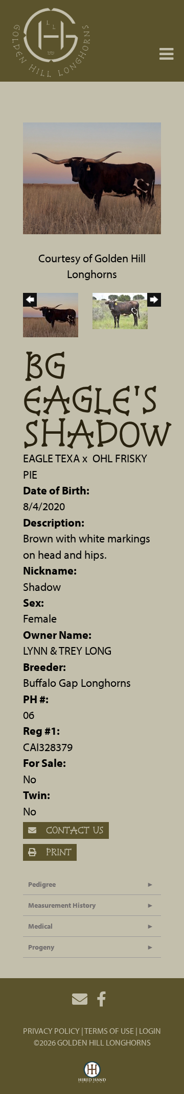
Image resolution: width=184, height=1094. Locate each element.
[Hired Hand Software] (92, 1072)
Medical (40, 926)
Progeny (41, 947)
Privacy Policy (51, 1031)
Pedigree (42, 884)
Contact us (73, 830)
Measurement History (62, 905)
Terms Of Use (109, 1031)
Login (150, 1031)
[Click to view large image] (92, 177)
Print (57, 852)
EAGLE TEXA (51, 458)
